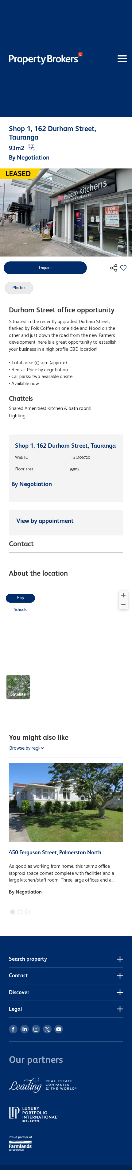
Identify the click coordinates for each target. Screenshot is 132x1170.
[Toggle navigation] (111, 58)
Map (20, 598)
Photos (19, 288)
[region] (66, 648)
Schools (20, 610)
